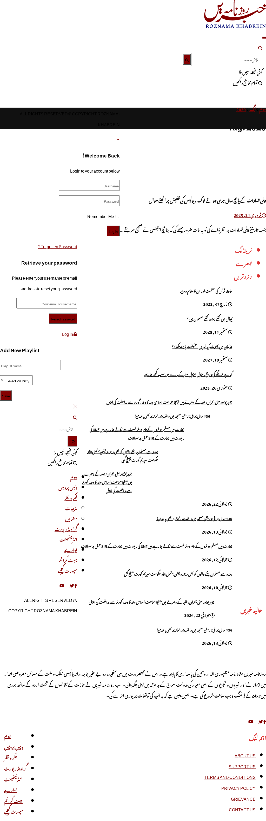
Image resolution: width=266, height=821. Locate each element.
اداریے (10, 789)
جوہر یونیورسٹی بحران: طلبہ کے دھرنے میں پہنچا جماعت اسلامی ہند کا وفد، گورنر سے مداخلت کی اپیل (169, 401)
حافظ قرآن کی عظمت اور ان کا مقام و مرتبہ (206, 290)
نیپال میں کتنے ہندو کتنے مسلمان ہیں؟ (209, 318)
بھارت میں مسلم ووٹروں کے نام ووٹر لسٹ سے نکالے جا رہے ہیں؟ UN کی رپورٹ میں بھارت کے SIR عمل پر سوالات (137, 433)
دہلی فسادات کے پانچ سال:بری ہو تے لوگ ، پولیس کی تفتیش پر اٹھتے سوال (207, 200)
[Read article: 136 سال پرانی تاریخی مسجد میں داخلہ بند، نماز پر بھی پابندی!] (249, 638)
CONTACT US (242, 809)
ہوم (262, 108)
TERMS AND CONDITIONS (230, 776)
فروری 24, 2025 (248, 214)
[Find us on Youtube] (250, 720)
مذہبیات (71, 508)
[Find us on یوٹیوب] (61, 585)
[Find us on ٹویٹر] (71, 585)
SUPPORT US (242, 765)
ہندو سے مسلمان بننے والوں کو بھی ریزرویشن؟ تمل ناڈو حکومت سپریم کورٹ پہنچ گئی (122, 455)
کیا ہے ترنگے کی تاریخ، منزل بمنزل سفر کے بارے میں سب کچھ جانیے (188, 374)
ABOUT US (245, 755)
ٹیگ (252, 108)
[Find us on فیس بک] (75, 585)
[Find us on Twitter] (260, 720)
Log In (68, 333)
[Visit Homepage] (235, 25)
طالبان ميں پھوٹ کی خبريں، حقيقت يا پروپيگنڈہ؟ (202, 346)
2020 (241, 108)
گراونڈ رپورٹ (15, 768)
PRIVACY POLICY (238, 787)
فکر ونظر (10, 757)
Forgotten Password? (57, 245)
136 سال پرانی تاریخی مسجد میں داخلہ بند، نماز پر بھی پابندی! (172, 415)
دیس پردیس (13, 746)
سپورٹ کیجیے (13, 811)
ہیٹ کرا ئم (13, 800)
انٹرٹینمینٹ (13, 779)
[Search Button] (260, 47)
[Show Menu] (264, 36)
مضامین (71, 518)
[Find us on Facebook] (264, 720)
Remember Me (100, 215)
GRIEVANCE (243, 798)
